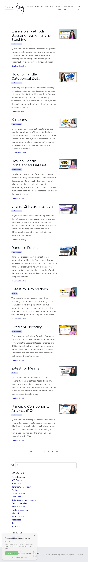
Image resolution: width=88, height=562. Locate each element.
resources (16, 519)
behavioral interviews (21, 486)
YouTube (49, 6)
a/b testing (16, 480)
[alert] (19, 546)
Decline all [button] (27, 553)
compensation (18, 493)
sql (13, 523)
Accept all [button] (11, 553)
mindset (15, 513)
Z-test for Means (25, 368)
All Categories (18, 477)
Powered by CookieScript (19, 557)
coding (14, 490)
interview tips (18, 506)
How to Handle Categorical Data (25, 76)
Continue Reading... (19, 66)
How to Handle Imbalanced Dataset (29, 163)
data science (17, 496)
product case (17, 516)
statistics (14, 293)
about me (16, 483)
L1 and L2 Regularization (32, 206)
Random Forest (24, 248)
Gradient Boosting (27, 327)
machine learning (16, 44)
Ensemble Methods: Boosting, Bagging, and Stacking (31, 35)
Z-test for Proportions (29, 289)
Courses (39, 6)
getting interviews (20, 503)
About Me (58, 8)
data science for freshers (23, 500)
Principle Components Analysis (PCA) (30, 408)
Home (30, 6)
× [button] (35, 535)
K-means (19, 120)
